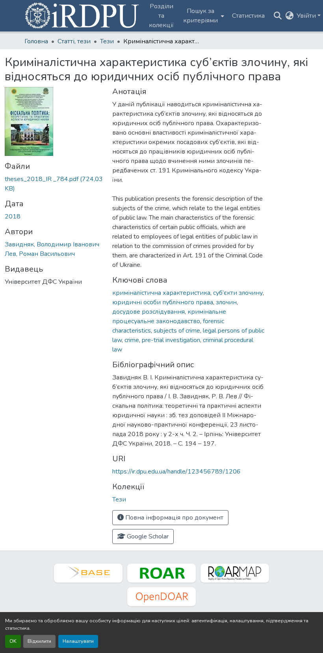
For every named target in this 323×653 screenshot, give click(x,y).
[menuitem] (203, 15)
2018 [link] (12, 216)
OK (13, 641)
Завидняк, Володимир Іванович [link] (52, 244)
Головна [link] (36, 41)
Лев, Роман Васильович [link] (40, 254)
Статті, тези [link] (74, 41)
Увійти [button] (307, 15)
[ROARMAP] (234, 573)
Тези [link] (107, 41)
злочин (226, 302)
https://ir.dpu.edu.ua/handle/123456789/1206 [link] (176, 471)
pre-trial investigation (171, 340)
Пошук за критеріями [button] (200, 16)
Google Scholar (147, 536)
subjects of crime (177, 330)
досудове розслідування (148, 311)
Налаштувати (78, 641)
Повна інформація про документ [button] (173, 517)
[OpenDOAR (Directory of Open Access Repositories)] (161, 596)
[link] (54, 183)
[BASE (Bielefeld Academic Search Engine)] (88, 573)
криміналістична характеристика (161, 293)
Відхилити (39, 641)
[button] (82, 16)
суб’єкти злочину (238, 293)
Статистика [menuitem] (248, 15)
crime (131, 340)
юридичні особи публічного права (162, 302)
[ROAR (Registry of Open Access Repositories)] (161, 573)
